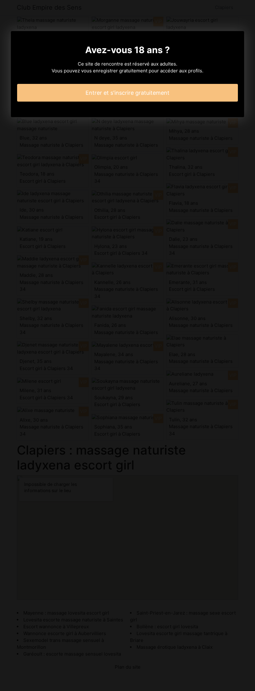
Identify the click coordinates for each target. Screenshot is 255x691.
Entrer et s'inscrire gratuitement (127, 92)
